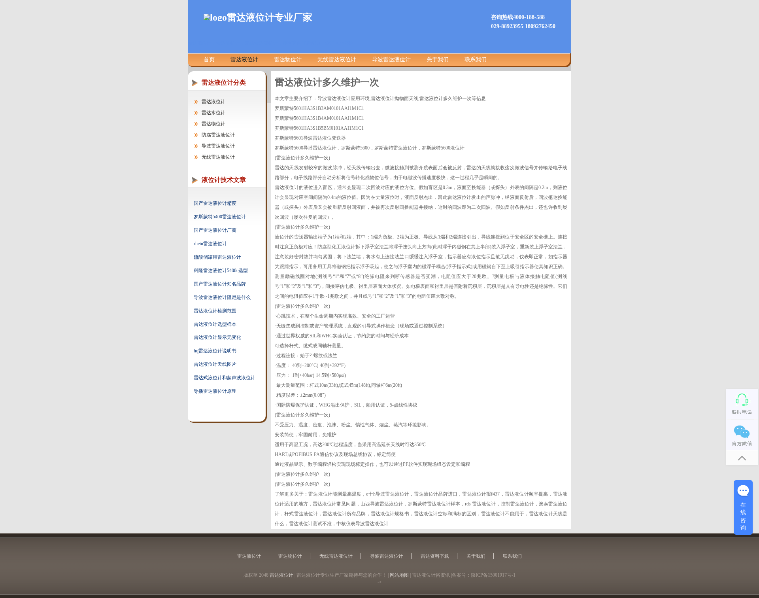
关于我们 (438, 59)
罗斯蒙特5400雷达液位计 (220, 217)
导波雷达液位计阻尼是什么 (222, 297)
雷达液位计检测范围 (215, 311)
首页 (209, 59)
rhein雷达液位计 (210, 243)
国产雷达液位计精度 (215, 203)
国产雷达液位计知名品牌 (220, 284)
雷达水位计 (213, 112)
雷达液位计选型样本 (215, 324)
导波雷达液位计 (391, 59)
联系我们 (475, 59)
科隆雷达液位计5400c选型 (221, 270)
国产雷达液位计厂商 (215, 230)
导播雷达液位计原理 (215, 391)
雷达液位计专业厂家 (269, 17)
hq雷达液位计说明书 (215, 351)
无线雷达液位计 (336, 59)
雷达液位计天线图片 (215, 364)
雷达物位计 (288, 59)
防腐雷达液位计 (218, 135)
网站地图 (399, 575)
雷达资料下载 (435, 556)
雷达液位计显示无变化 (217, 337)
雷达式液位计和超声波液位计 (224, 377)
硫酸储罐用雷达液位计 (217, 257)
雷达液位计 (244, 59)
